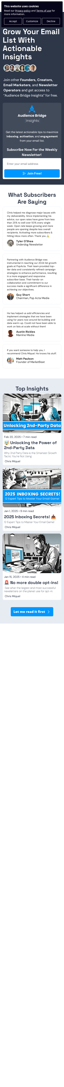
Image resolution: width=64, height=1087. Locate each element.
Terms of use (43, 10)
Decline (51, 21)
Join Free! (34, 173)
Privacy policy (23, 10)
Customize (32, 21)
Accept (13, 21)
